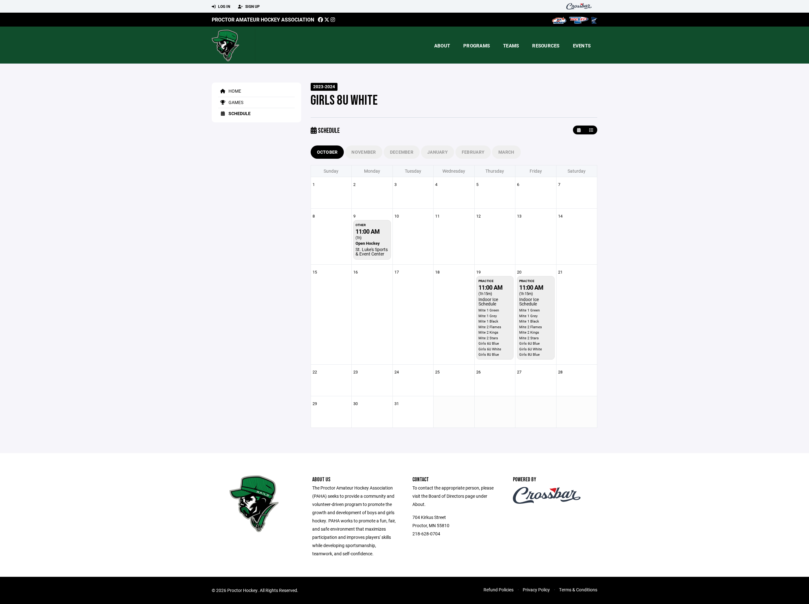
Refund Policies (499, 590)
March (506, 152)
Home (234, 91)
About (442, 45)
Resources (545, 45)
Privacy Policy (536, 590)
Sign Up (252, 6)
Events (582, 45)
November (363, 152)
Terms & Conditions (578, 590)
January (437, 152)
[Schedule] (591, 130)
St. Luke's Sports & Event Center (372, 251)
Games (235, 102)
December (401, 152)
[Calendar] (579, 130)
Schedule (239, 113)
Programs (476, 45)
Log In (223, 6)
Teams (511, 45)
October (327, 152)
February (473, 152)
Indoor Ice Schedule (488, 301)
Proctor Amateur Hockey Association (263, 19)
